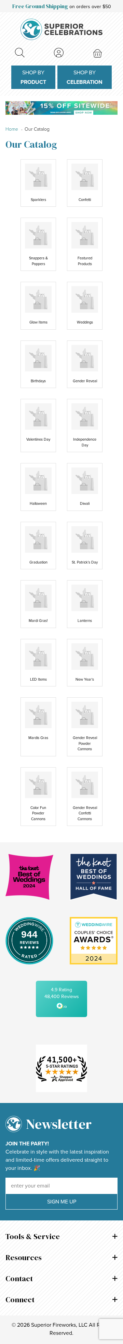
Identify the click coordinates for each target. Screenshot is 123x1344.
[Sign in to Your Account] (59, 52)
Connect (20, 1299)
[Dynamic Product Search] (20, 52)
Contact (19, 1278)
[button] (61, 999)
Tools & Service (32, 1236)
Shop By (33, 77)
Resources (23, 1257)
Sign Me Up (61, 1201)
